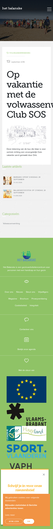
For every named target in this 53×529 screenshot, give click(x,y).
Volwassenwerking (19, 53)
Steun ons (30, 292)
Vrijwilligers (43, 292)
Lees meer (10, 515)
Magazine (12, 298)
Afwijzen (14, 521)
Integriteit (34, 305)
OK (28, 521)
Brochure (24, 298)
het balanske (12, 8)
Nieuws (19, 292)
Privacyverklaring (38, 298)
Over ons (9, 292)
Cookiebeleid (21, 305)
